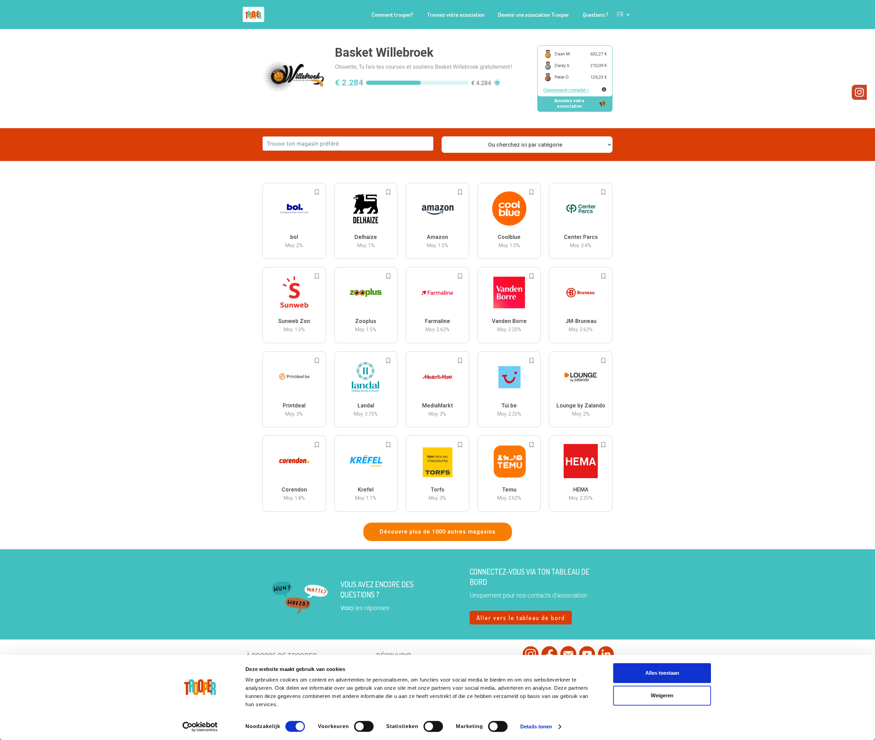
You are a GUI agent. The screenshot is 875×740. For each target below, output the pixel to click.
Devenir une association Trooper (533, 14)
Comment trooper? (392, 14)
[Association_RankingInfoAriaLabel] (604, 89)
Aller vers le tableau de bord (520, 617)
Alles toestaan (662, 673)
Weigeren (662, 695)
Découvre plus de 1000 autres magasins (438, 531)
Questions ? (595, 14)
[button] (623, 14)
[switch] (364, 726)
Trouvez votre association (455, 14)
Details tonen (536, 726)
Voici (347, 607)
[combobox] (347, 143)
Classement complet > (566, 90)
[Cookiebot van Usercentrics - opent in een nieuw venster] (200, 727)
